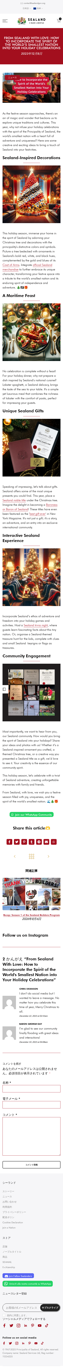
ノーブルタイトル (12, 1251)
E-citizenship (9, 1267)
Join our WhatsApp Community (33, 815)
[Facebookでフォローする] (4, 1325)
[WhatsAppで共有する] (54, 842)
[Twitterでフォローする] (11, 1325)
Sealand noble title (14, 500)
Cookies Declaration (13, 1222)
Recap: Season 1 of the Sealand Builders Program (31, 915)
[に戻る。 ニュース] (31, 856)
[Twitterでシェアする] (17, 842)
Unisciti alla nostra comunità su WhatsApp (30, 1283)
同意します (20, 1315)
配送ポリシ (8, 1217)
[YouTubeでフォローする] (39, 1325)
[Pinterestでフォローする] (32, 1325)
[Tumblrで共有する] (31, 842)
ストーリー (8, 1191)
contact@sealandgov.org (34, 3)
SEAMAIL (7, 1262)
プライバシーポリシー (14, 1212)
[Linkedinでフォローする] (25, 1325)
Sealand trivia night (36, 625)
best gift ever (38, 513)
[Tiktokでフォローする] (47, 1325)
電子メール (11, 1099)
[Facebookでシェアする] (9, 842)
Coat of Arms (11, 265)
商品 (5, 1257)
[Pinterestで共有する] (24, 842)
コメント (10, 1115)
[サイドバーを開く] (4, 689)
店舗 (5, 1246)
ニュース (12, 77)
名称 (7, 1083)
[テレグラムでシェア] (39, 842)
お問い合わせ (10, 1201)
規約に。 (17, 1315)
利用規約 (7, 1207)
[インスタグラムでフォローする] (18, 1325)
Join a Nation (9, 1227)
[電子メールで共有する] (46, 842)
